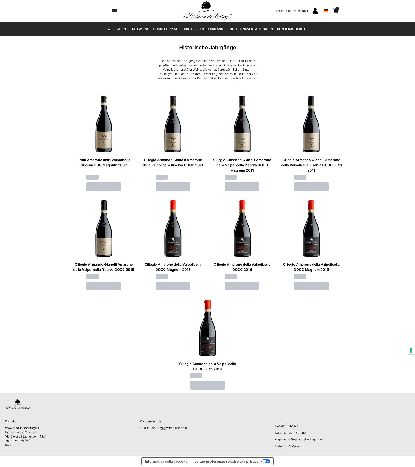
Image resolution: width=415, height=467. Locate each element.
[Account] (315, 11)
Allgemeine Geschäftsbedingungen (299, 439)
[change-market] (292, 11)
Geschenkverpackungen (251, 29)
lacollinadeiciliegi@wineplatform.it (163, 428)
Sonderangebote (292, 29)
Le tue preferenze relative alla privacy (227, 461)
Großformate (166, 29)
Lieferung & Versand (289, 446)
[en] (325, 5)
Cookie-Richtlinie (286, 426)
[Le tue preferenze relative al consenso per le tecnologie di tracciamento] (411, 350)
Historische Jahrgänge (204, 29)
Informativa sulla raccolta (166, 461)
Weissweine (117, 29)
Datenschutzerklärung (290, 432)
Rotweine (140, 29)
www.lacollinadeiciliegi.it (22, 428)
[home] (207, 11)
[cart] (335, 11)
